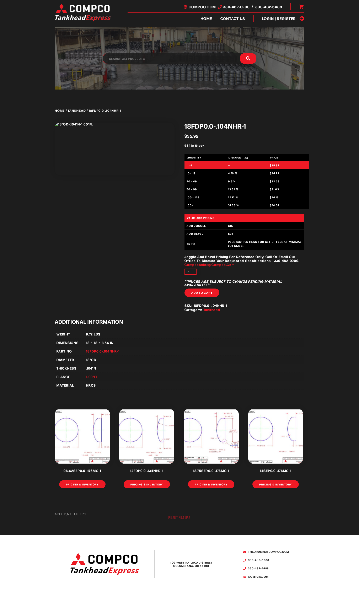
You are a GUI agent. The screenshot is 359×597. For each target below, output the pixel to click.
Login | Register (279, 18)
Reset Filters (179, 517)
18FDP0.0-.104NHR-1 (103, 351)
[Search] (248, 58)
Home (206, 18)
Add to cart (202, 293)
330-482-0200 (236, 7)
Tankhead (77, 110)
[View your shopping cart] (301, 7)
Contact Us (232, 18)
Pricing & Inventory (82, 484)
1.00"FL (92, 377)
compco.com (202, 7)
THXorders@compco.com (268, 551)
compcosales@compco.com (209, 264)
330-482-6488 (268, 7)
